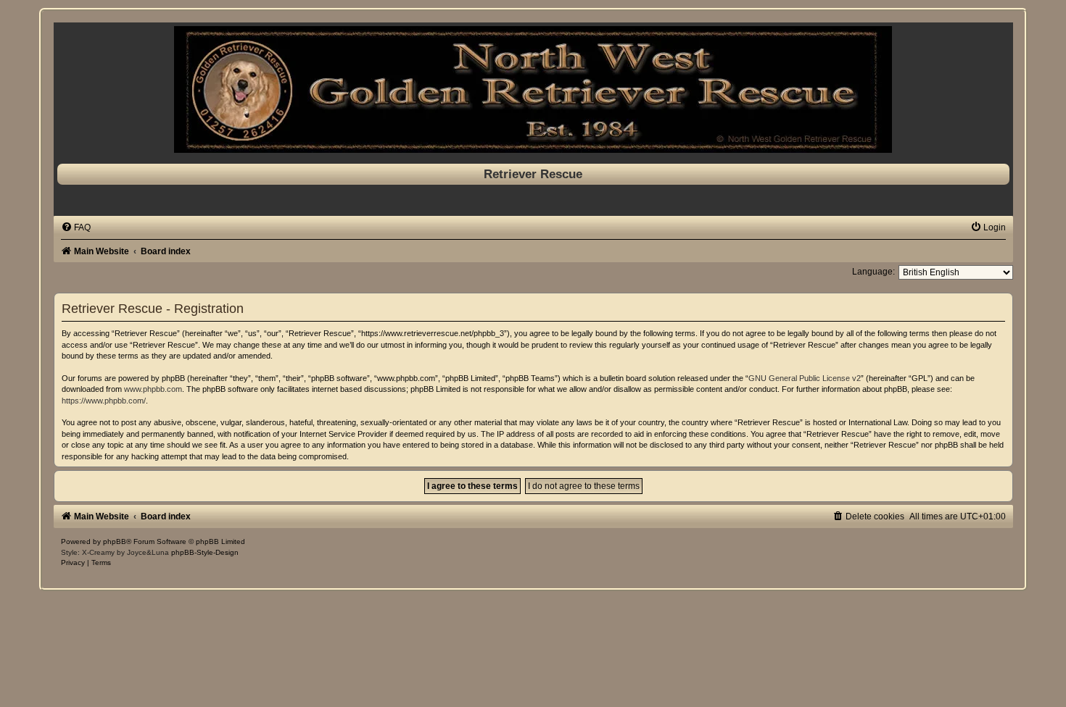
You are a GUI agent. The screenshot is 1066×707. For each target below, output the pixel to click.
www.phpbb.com (153, 389)
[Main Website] (533, 89)
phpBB (114, 541)
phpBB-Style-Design (205, 552)
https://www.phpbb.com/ (104, 400)
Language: (873, 272)
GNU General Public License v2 (804, 378)
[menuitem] (76, 227)
